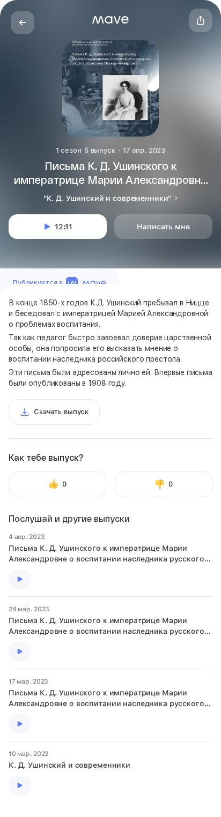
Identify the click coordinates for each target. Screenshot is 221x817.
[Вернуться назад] (22, 22)
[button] (110, 20)
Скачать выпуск (61, 412)
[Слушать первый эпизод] (20, 579)
